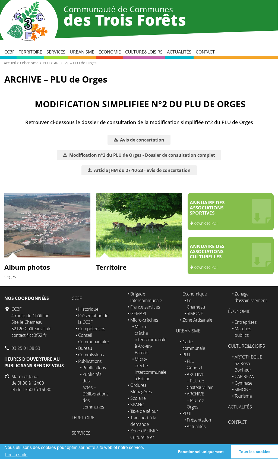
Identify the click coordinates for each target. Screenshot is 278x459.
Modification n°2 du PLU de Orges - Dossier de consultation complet (142, 155)
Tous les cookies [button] (254, 451)
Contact (205, 52)
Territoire (30, 52)
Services (55, 52)
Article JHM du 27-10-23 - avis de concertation (142, 170)
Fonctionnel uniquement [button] (201, 451)
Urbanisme (82, 52)
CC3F (9, 52)
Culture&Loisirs (144, 52)
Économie (110, 52)
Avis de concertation (142, 140)
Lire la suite (16, 454)
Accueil (10, 62)
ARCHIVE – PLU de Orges (75, 62)
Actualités (179, 52)
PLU (46, 62)
